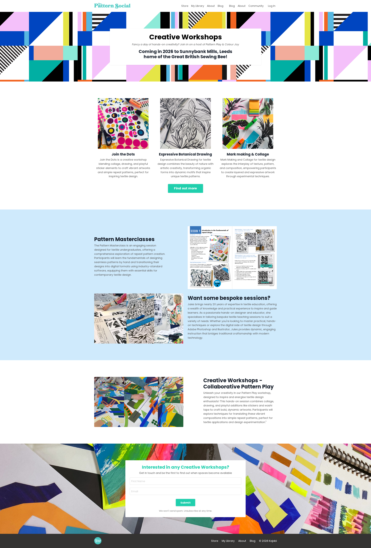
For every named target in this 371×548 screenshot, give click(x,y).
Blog (220, 6)
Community (256, 6)
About (211, 6)
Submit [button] (185, 502)
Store (184, 6)
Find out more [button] (185, 188)
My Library (197, 6)
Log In (271, 6)
